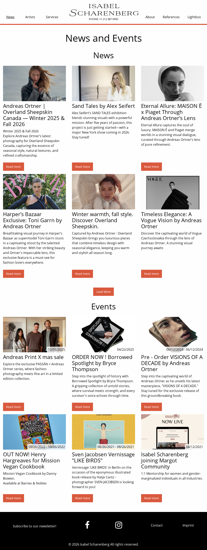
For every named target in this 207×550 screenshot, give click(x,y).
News (10, 17)
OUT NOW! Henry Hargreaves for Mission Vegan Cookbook (31, 460)
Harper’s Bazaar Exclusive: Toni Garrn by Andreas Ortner (32, 220)
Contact (157, 525)
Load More (103, 292)
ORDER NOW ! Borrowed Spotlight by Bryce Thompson (102, 363)
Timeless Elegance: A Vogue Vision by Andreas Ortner (171, 220)
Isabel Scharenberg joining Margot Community (164, 460)
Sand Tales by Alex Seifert (103, 105)
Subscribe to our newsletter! (34, 526)
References (171, 17)
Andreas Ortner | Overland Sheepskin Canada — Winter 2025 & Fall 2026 (34, 115)
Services (52, 17)
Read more (13, 167)
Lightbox (194, 17)
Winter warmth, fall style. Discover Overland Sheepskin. (102, 220)
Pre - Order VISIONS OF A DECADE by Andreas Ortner (172, 363)
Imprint (188, 525)
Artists (30, 17)
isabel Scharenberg (103, 10)
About (150, 17)
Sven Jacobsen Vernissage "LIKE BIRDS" (103, 457)
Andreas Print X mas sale (33, 357)
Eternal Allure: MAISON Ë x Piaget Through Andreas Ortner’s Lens (171, 112)
